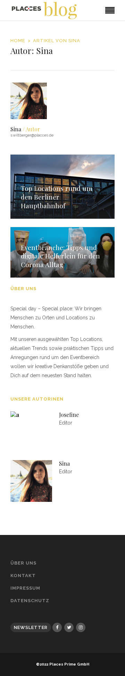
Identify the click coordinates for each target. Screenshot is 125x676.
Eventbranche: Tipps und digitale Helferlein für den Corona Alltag (60, 256)
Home (17, 40)
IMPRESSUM (25, 588)
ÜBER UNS (23, 563)
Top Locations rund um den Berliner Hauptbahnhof (56, 197)
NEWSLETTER (31, 627)
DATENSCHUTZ (29, 600)
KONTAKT (23, 575)
